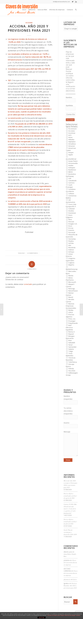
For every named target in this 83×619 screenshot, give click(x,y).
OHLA (70, 312)
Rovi (70, 340)
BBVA (70, 172)
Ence (70, 226)
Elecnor (71, 221)
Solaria (71, 349)
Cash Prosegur (69, 186)
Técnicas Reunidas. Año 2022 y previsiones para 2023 (70, 585)
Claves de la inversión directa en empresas (70, 562)
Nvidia (70, 310)
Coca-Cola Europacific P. (71, 205)
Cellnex (71, 193)
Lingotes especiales (70, 259)
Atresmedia (73, 163)
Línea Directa (69, 255)
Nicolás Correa (70, 300)
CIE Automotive (70, 201)
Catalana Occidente (70, 190)
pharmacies (67, 579)
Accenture (72, 129)
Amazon (71, 146)
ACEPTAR (41, 617)
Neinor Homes (70, 294)
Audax (70, 165)
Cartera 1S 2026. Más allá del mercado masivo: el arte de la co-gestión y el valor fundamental (70, 508)
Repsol (71, 334)
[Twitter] (72, 1)
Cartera (71, 183)
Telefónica (72, 362)
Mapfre (71, 265)
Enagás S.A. (72, 224)
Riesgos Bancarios (70, 337)
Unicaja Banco (70, 365)
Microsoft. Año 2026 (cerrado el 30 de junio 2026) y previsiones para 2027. (70, 484)
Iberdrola (71, 247)
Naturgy (71, 288)
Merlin (70, 275)
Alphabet (72, 142)
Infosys (71, 252)
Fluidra (71, 241)
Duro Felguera (69, 216)
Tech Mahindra (69, 354)
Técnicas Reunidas (70, 359)
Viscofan (71, 371)
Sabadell (71, 342)
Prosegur (71, 321)
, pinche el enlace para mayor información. (59, 615)
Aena (70, 137)
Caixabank (72, 180)
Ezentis (71, 230)
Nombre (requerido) (68, 397)
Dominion (72, 213)
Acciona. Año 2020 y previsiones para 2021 (29, 28)
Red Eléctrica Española (69, 327)
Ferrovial (71, 232)
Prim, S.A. (72, 319)
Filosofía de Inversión (71, 235)
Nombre (69, 97)
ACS (69, 135)
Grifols (71, 243)
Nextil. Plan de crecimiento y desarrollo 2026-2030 (70, 532)
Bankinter (72, 170)
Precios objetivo (70, 315)
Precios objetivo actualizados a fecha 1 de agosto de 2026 (70, 495)
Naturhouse (73, 291)
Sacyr (70, 345)
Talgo (70, 351)
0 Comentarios (32, 253)
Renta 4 (71, 332)
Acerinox (71, 133)
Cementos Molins (71, 197)
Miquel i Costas (70, 285)
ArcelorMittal (71, 159)
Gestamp (72, 239)
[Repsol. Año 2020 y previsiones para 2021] (1, 309)
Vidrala (71, 368)
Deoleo (71, 211)
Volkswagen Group (72, 374)
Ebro (70, 219)
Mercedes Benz (71, 272)
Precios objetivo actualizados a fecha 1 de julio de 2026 (70, 521)
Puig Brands (73, 323)
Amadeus (72, 144)
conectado (28, 284)
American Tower (71, 149)
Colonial (71, 209)
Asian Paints (73, 161)
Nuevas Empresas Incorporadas (71, 306)
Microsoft (72, 282)
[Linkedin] (76, 1)
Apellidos (69, 105)
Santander (72, 347)
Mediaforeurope (72, 269)
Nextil (70, 297)
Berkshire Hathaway (71, 175)
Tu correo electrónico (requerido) (68, 411)
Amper (71, 152)
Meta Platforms (70, 279)
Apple (70, 155)
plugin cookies (76, 615)
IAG (69, 245)
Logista (71, 263)
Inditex (71, 250)
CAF (69, 178)
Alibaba (71, 139)
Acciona (29, 23)
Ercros (70, 228)
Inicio (75, 579)
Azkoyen (71, 167)
